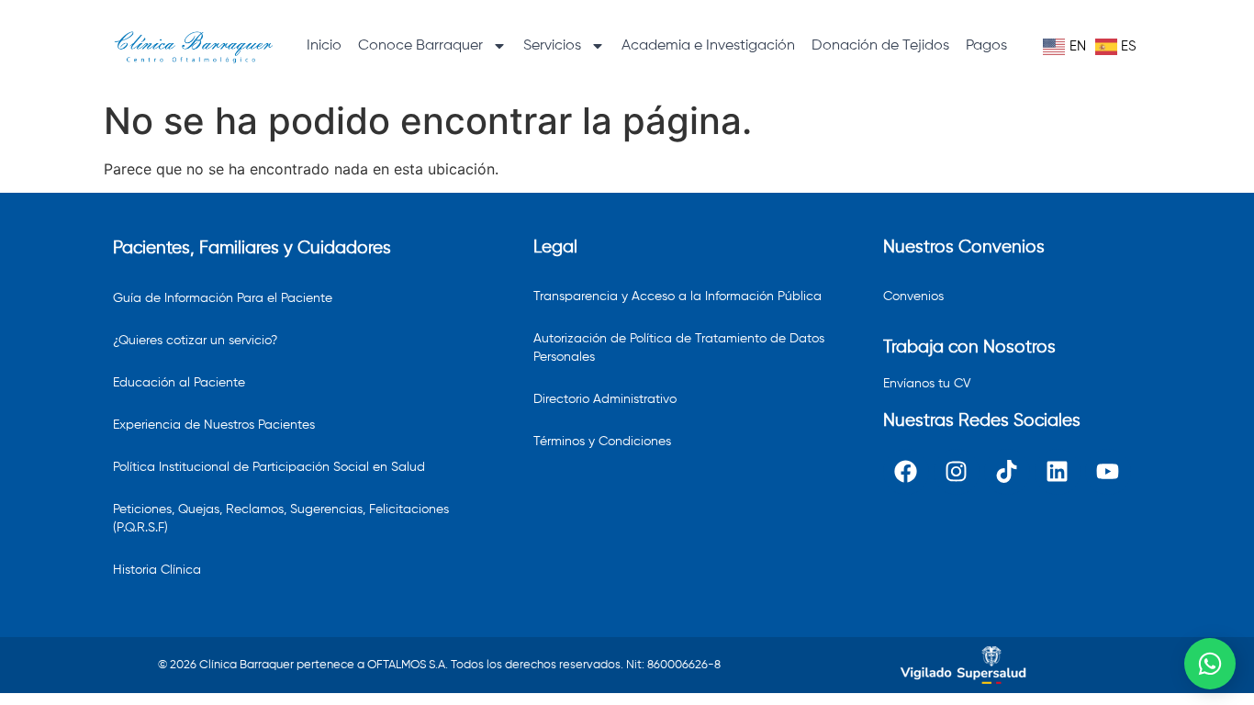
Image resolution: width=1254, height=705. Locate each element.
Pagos (986, 46)
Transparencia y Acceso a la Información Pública (677, 296)
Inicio (324, 46)
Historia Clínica (157, 570)
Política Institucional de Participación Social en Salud (269, 467)
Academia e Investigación (708, 46)
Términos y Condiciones (602, 441)
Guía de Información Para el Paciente (222, 298)
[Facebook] (906, 472)
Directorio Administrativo (605, 399)
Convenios (913, 296)
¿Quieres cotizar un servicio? (195, 340)
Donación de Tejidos (880, 46)
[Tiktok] (1007, 472)
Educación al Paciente (179, 382)
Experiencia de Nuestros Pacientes (214, 425)
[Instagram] (957, 472)
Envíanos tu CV (927, 383)
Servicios (552, 46)
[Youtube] (1108, 472)
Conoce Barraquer (420, 46)
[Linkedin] (1057, 472)
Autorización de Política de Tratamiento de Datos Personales (678, 348)
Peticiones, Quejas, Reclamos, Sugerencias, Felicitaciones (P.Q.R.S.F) (281, 518)
